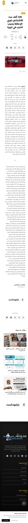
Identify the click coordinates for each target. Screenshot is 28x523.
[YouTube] (22, 456)
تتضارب (23, 86)
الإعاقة (23, 13)
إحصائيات (24, 483)
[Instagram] (11, 456)
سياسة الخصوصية (23, 499)
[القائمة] (25, 2)
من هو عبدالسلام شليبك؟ (21, 495)
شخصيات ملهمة (23, 475)
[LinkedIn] (15, 37)
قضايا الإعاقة (23, 468)
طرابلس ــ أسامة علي (19, 285)
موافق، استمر (5, 520)
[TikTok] (26, 456)
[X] (15, 36)
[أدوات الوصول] (24, 503)
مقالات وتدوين (23, 472)
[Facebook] (15, 35)
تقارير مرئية (24, 479)
